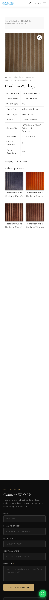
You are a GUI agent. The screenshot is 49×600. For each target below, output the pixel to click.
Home (7, 21)
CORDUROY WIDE (21, 162)
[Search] (30, 3)
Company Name (11, 551)
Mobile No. (9, 538)
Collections (15, 21)
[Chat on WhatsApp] (42, 593)
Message (8, 563)
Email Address (11, 526)
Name (6, 513)
